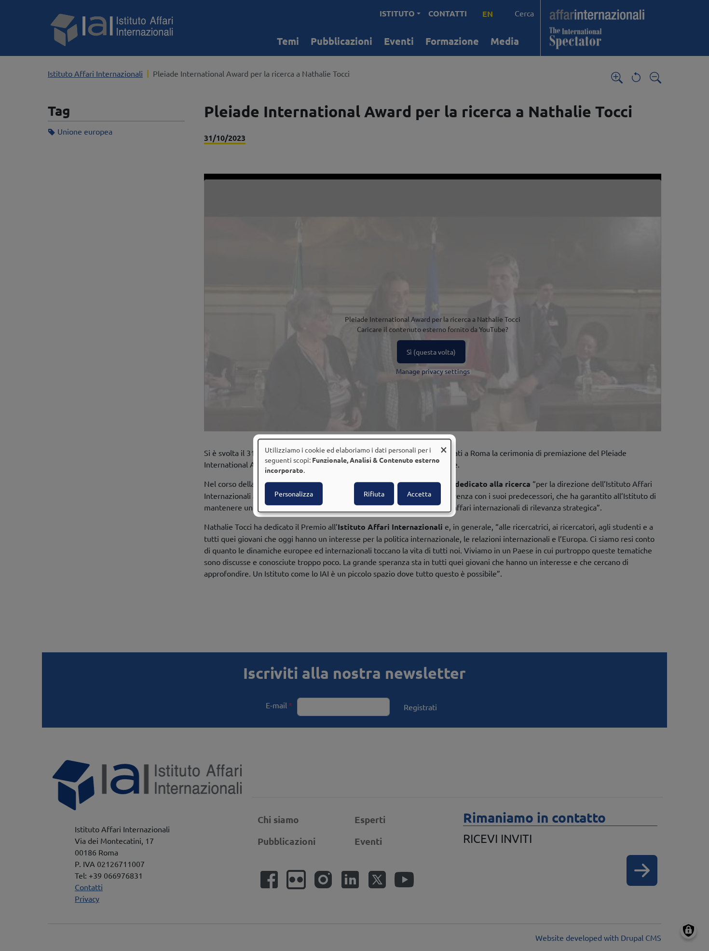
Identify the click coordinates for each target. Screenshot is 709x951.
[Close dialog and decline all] (443, 445)
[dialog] (354, 475)
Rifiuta (374, 493)
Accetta (419, 493)
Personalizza (293, 493)
